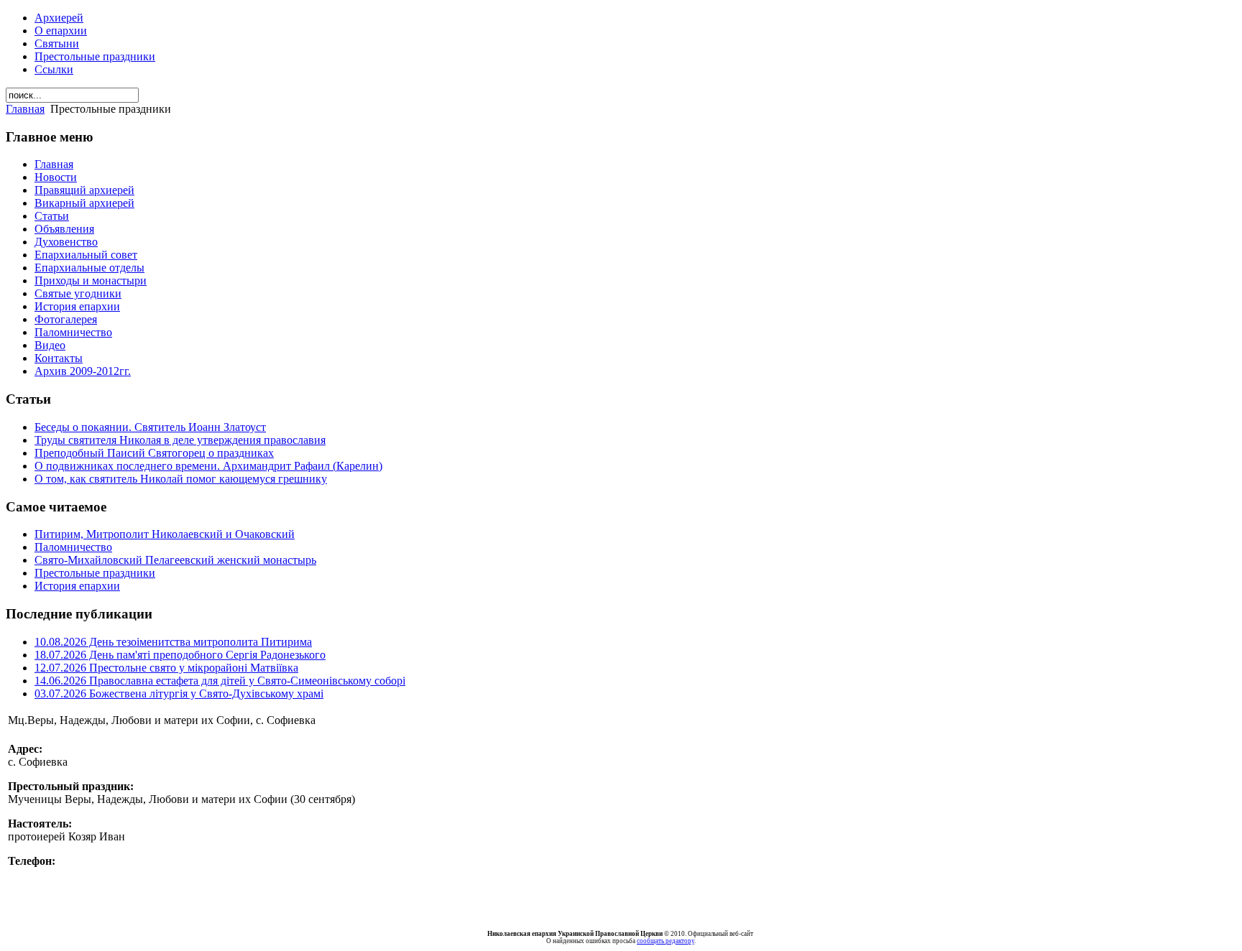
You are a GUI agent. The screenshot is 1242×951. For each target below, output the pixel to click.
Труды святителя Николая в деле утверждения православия (180, 440)
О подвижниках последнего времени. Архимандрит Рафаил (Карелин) (208, 466)
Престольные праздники (94, 56)
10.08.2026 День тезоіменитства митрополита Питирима (173, 642)
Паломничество (73, 547)
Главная (25, 109)
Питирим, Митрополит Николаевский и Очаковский (164, 534)
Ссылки (53, 69)
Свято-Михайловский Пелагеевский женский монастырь (175, 560)
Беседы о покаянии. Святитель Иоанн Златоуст (150, 427)
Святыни (56, 43)
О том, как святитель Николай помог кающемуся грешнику (180, 479)
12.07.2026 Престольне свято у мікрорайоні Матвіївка (166, 668)
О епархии (60, 30)
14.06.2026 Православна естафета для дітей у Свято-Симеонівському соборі (219, 680)
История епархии (77, 586)
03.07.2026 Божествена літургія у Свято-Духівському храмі (178, 693)
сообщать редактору (665, 941)
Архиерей (58, 17)
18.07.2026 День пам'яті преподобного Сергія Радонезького (180, 655)
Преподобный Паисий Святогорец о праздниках (154, 453)
